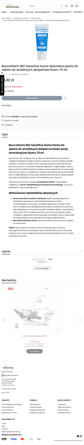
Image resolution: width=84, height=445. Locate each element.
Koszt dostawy (7, 410)
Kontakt (5, 429)
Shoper (78, 440)
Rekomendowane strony (11, 432)
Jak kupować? (35, 404)
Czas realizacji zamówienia (12, 404)
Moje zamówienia (64, 407)
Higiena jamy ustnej (21, 18)
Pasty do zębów (35, 18)
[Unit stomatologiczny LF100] (34, 310)
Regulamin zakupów (37, 413)
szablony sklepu (60, 440)
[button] (66, 6)
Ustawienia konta (64, 413)
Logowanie (62, 404)
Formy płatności (8, 407)
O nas (4, 423)
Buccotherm (6, 105)
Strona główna (7, 18)
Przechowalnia (63, 410)
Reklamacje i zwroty (9, 413)
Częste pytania (35, 407)
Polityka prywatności (37, 410)
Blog (3, 426)
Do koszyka (34, 351)
